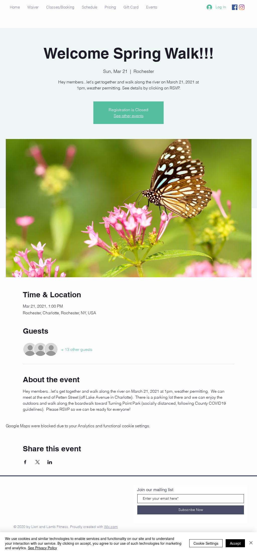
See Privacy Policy (42, 547)
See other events (129, 115)
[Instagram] (241, 7)
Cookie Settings (206, 543)
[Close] (251, 543)
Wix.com (111, 526)
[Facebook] (234, 7)
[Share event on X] (37, 462)
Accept (235, 543)
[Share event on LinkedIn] (49, 462)
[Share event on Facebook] (25, 462)
